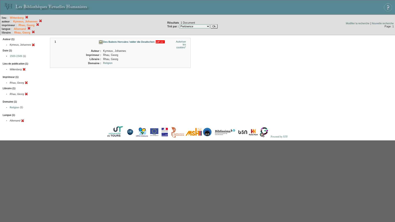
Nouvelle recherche (383, 23)
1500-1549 (16, 56)
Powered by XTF (279, 136)
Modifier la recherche (357, 23)
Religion (14, 107)
